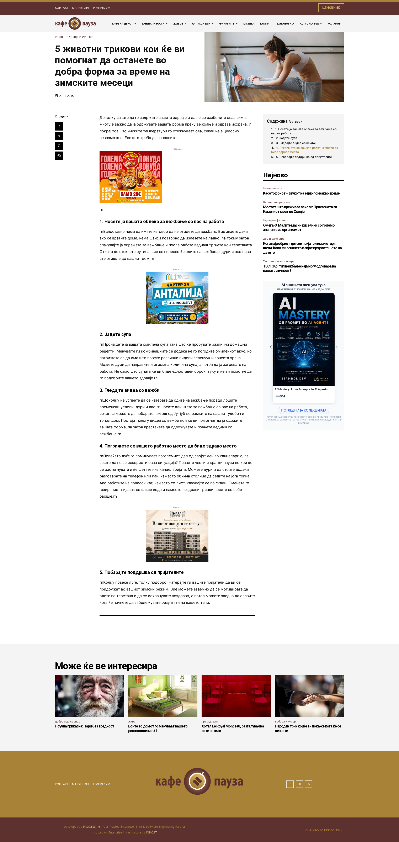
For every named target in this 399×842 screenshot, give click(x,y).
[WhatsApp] (59, 156)
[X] (59, 136)
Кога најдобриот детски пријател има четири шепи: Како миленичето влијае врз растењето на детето (302, 248)
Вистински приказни (276, 202)
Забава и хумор (285, 721)
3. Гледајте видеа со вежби (295, 143)
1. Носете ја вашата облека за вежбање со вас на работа (303, 131)
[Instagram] (299, 784)
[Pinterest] (59, 146)
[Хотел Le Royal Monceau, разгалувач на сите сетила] (236, 696)
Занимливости (272, 188)
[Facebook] (59, 126)
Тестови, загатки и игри (278, 261)
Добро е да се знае (67, 721)
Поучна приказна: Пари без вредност (84, 726)
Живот (60, 36)
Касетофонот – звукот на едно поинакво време (301, 193)
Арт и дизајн (210, 721)
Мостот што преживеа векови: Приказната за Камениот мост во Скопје (300, 209)
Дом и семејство (273, 238)
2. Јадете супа (286, 138)
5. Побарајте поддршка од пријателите (304, 157)
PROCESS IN (92, 826)
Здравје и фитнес (80, 36)
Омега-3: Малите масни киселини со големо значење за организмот (299, 227)
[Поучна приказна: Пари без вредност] (89, 696)
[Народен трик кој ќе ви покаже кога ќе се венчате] (309, 696)
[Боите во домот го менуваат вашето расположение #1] (162, 696)
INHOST (151, 832)
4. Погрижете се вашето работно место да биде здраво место (304, 150)
